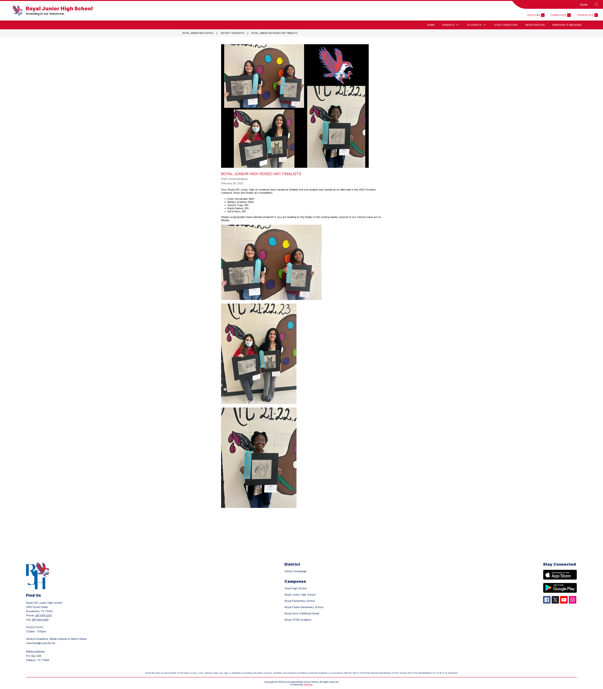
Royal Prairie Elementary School (304, 607)
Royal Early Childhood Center (302, 613)
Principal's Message (567, 24)
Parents (448, 24)
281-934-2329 (40, 619)
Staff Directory (506, 24)
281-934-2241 (43, 615)
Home (583, 4)
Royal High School (296, 588)
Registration (535, 24)
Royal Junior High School (198, 33)
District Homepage (296, 571)
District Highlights (232, 33)
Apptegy (308, 684)
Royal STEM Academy (298, 619)
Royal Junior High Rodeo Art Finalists (274, 33)
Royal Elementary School (300, 600)
